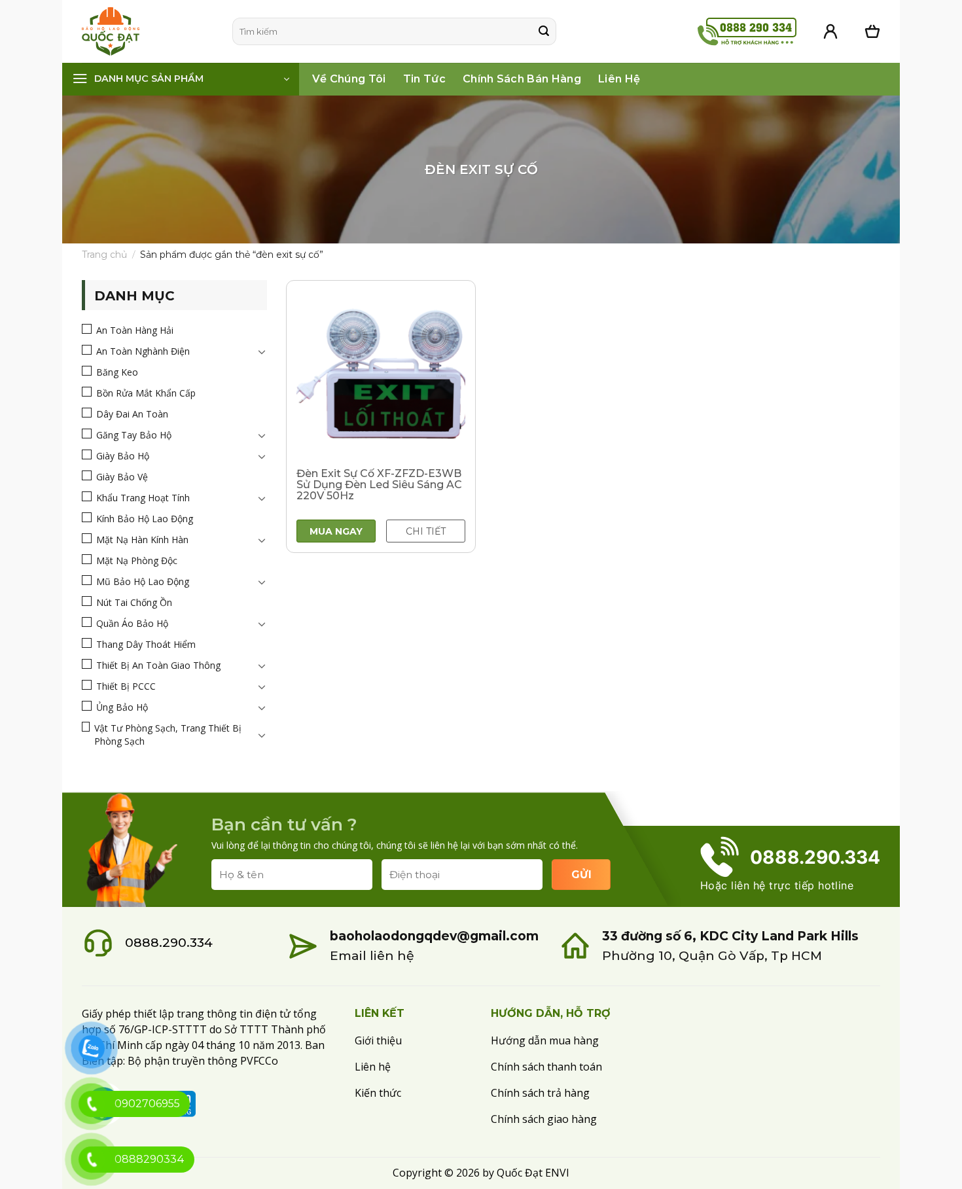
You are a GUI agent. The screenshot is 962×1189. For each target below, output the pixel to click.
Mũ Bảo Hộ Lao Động (142, 581)
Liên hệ (619, 79)
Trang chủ (104, 254)
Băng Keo (117, 372)
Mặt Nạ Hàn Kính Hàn (142, 539)
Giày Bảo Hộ (122, 456)
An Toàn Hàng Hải (134, 330)
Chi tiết (426, 531)
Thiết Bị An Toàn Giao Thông (158, 665)
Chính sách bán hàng (522, 79)
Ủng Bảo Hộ (122, 707)
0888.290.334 (169, 942)
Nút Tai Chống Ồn (134, 602)
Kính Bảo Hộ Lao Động (144, 518)
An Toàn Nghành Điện (143, 351)
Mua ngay (336, 531)
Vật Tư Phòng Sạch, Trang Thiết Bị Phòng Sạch (167, 734)
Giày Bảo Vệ (122, 476)
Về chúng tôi (349, 79)
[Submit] (544, 31)
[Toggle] (262, 351)
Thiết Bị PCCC (126, 686)
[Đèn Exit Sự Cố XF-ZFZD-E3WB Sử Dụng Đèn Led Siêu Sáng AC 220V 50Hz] (380, 375)
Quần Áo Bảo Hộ (132, 623)
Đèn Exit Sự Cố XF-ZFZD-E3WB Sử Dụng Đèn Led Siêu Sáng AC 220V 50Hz (379, 484)
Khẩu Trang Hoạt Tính (143, 497)
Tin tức (424, 79)
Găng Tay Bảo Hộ (133, 435)
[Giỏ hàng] (872, 31)
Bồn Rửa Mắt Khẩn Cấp (146, 393)
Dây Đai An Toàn (132, 414)
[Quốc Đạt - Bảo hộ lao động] (147, 31)
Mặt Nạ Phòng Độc (136, 560)
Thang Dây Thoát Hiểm (146, 644)
